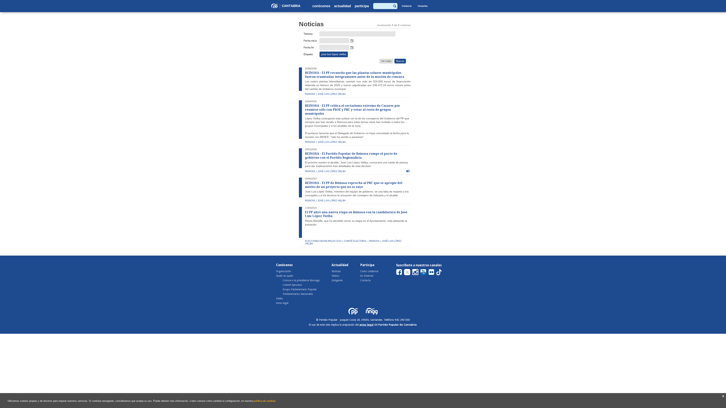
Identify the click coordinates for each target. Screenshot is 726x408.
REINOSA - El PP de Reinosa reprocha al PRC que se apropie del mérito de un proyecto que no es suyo (353, 185)
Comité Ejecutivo (292, 284)
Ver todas (386, 61)
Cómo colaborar (369, 271)
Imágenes (337, 280)
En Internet (366, 275)
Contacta (407, 6)
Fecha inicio (310, 40)
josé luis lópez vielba (332, 94)
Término (308, 33)
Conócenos (321, 6)
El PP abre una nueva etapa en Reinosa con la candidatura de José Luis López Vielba (356, 214)
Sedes (279, 298)
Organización (283, 271)
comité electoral (355, 241)
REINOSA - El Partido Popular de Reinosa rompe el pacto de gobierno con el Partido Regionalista (351, 155)
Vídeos (335, 275)
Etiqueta (308, 54)
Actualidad (342, 6)
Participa (362, 6)
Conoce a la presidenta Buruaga (301, 280)
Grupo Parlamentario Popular (300, 289)
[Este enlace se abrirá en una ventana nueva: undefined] (399, 272)
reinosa (310, 200)
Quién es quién (284, 275)
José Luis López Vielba (332, 142)
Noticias (336, 271)
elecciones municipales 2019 (323, 241)
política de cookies (265, 401)
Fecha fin (309, 47)
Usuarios (423, 6)
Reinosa (310, 94)
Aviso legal (282, 302)
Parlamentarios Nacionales (298, 293)
